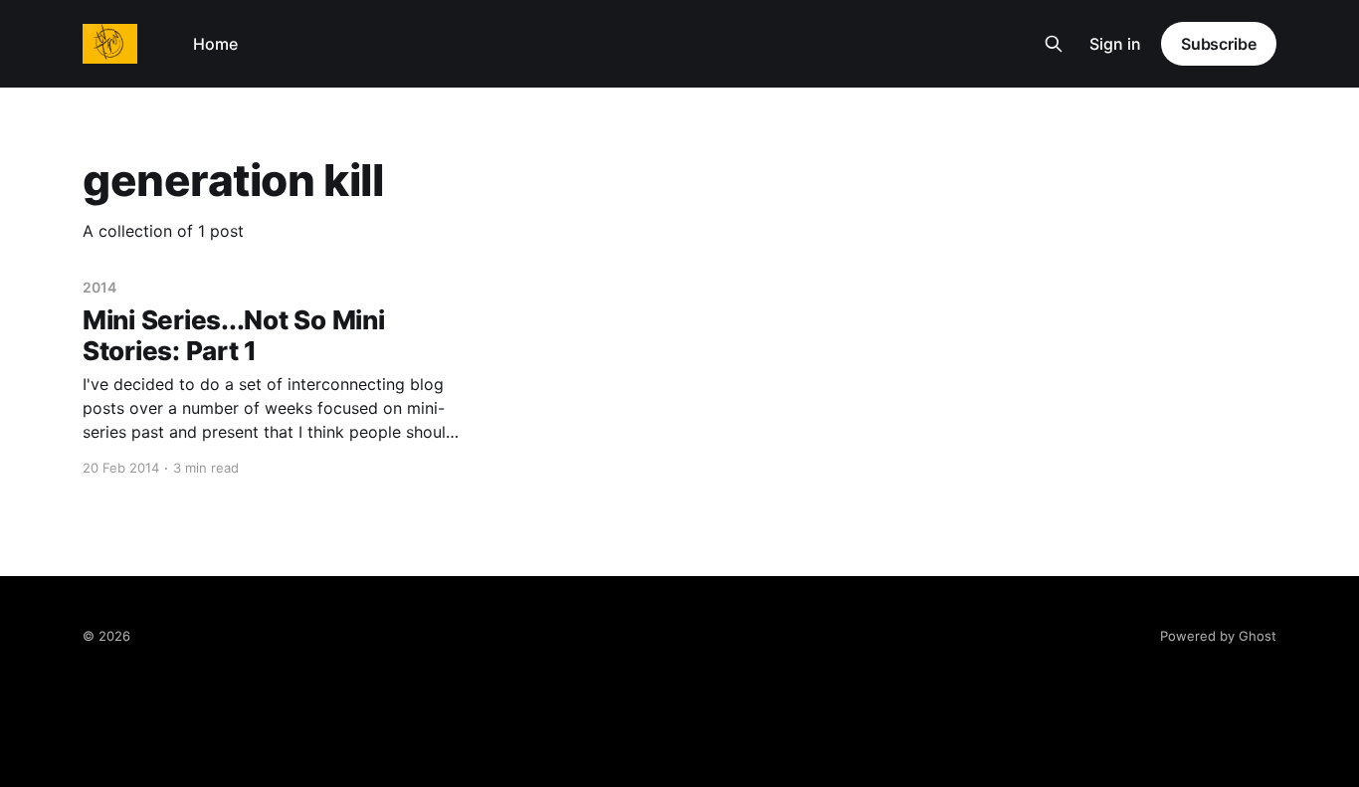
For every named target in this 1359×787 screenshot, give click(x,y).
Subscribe (1219, 44)
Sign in (1115, 44)
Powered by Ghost (1218, 636)
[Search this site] (1053, 44)
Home (215, 44)
